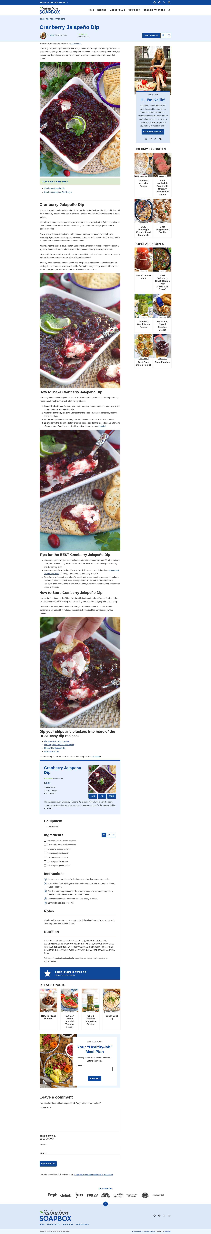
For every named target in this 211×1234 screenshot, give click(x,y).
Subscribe (94, 1078)
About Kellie (117, 10)
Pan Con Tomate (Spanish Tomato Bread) (69, 1021)
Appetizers (60, 19)
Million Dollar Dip (51, 751)
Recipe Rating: (48, 1136)
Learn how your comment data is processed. (93, 1175)
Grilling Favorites (154, 10)
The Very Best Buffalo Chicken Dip (59, 745)
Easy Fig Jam (162, 362)
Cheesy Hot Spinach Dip (54, 748)
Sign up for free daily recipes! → (54, 2)
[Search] (169, 10)
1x (104, 835)
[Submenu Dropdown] (107, 10)
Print (111, 796)
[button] (79, 34)
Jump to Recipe (151, 35)
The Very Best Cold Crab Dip (56, 741)
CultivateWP (167, 1231)
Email (81, 1065)
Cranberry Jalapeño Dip (54, 188)
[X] (164, 2)
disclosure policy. (76, 44)
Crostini (102, 426)
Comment (45, 1108)
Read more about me (153, 132)
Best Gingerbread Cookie (162, 229)
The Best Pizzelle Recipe (143, 183)
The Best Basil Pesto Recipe (143, 324)
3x (114, 835)
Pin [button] (102, 796)
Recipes (101, 10)
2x (109, 835)
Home (91, 10)
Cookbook (134, 10)
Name (43, 1144)
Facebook (96, 756)
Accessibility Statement (148, 1231)
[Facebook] (159, 2)
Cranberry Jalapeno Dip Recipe (58, 192)
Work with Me (82, 1224)
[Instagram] (154, 2)
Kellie (52, 35)
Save (93, 796)
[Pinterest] (169, 2)
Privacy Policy (136, 1231)
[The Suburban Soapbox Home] (50, 10)
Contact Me (67, 1224)
